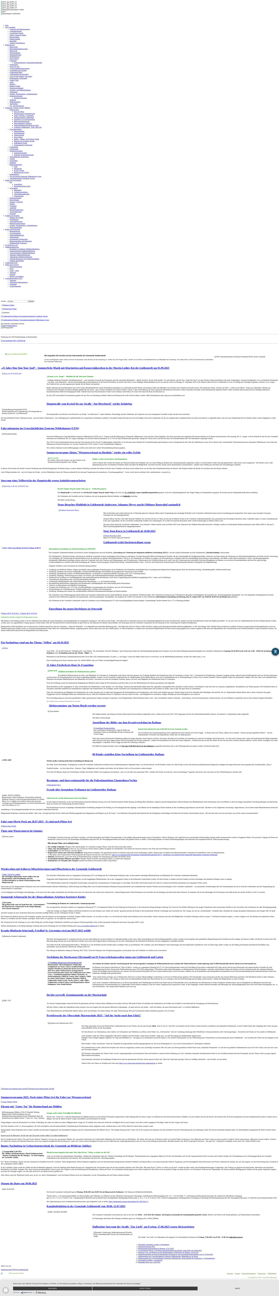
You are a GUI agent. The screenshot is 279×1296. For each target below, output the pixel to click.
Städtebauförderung (12, 247)
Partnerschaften (15, 39)
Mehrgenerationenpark (22, 121)
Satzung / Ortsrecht (16, 202)
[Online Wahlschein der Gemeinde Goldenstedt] (9, 309)
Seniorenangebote (16, 227)
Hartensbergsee (19, 133)
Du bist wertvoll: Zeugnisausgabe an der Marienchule (77, 994)
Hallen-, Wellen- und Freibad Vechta (26, 139)
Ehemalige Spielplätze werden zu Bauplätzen (153, 1245)
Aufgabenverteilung (21, 192)
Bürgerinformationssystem (19, 49)
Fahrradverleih (19, 135)
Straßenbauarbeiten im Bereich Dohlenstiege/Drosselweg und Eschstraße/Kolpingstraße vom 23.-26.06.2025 (175, 1254)
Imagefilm (13, 41)
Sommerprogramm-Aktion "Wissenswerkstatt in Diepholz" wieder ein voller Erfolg (93, 452)
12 (19, 1270)
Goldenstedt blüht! (16, 72)
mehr (237, 1288)
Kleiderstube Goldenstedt (18, 78)
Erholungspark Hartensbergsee (24, 114)
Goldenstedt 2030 (11, 263)
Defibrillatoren (15, 57)
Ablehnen (52, 1288)
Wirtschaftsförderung (17, 235)
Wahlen (12, 204)
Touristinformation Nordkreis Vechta (22, 178)
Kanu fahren (18, 137)
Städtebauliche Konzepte (18, 243)
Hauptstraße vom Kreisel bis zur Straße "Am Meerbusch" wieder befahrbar (89, 403)
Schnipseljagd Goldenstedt (23, 145)
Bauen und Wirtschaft (12, 229)
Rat (11, 182)
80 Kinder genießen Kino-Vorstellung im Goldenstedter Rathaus (128, 754)
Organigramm (19, 196)
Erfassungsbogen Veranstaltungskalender (28, 63)
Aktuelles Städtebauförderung (20, 255)
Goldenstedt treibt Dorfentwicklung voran (127, 542)
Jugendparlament (15, 198)
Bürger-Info (14, 47)
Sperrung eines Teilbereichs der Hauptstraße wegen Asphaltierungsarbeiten (43, 480)
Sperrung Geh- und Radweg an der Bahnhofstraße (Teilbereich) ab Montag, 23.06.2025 (168, 1252)
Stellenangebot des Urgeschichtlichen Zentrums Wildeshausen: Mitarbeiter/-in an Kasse (168, 1256)
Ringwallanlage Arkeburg (23, 123)
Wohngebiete (14, 237)
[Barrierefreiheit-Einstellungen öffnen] (275, 651)
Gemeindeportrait (16, 31)
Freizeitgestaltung (16, 129)
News (12, 269)
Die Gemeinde (10, 27)
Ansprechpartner (15, 286)
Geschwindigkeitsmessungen (20, 68)
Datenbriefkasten (15, 55)
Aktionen (13, 272)
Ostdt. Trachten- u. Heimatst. (24, 116)
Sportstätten (14, 161)
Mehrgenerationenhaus (17, 223)
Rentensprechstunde (16, 88)
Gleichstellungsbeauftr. (22, 194)
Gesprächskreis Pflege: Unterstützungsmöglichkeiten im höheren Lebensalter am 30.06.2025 (170, 1250)
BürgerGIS (13, 51)
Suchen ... (4, 301)
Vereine (12, 159)
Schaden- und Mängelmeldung (20, 90)
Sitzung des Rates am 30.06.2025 (19, 1183)
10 (16, 1270)
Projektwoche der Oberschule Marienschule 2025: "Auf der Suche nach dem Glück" (94, 1015)
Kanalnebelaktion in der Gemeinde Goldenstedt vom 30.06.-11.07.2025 (86, 1206)
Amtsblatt (13, 208)
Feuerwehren (14, 59)
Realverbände (14, 200)
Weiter (22, 1270)
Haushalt (13, 214)
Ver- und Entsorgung (17, 106)
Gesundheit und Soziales (18, 70)
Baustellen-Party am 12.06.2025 (149, 1262)
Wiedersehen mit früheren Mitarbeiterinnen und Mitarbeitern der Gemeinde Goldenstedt (51, 869)
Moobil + (13, 84)
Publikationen (14, 174)
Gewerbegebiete (15, 233)
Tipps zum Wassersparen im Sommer (22, 830)
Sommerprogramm (16, 96)
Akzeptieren (145, 1288)
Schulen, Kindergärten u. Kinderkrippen (23, 94)
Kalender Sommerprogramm (24, 155)
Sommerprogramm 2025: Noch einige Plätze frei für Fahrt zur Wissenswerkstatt (46, 1097)
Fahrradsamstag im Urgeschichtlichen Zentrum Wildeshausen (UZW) (40, 428)
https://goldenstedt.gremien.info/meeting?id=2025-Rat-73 (128, 1201)
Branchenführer (15, 53)
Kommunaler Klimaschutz (19, 239)
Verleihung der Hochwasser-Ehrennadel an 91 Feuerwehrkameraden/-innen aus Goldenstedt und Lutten (105, 957)
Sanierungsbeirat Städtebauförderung (22, 251)
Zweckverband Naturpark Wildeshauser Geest (25, 176)
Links (12, 82)
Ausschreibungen (16, 212)
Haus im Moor (19, 112)
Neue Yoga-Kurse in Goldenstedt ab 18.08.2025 (129, 531)
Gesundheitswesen (16, 221)
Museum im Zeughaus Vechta (24, 141)
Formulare (13, 61)
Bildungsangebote (16, 165)
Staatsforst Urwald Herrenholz (24, 119)
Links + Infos (14, 271)
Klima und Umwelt (12, 265)
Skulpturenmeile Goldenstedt (24, 117)
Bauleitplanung (15, 231)
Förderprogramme (16, 267)
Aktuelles (13, 280)
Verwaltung (14, 188)
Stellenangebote (15, 102)
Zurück (6, 1270)
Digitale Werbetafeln (17, 261)
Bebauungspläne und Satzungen (21, 241)
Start (6, 25)
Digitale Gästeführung (17, 43)
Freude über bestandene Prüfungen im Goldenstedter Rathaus (81, 789)
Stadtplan (13, 100)
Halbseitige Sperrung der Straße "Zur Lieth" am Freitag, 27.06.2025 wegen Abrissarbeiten (143, 1226)
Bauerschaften (14, 37)
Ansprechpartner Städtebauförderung (22, 253)
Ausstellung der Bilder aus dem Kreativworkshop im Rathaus (126, 722)
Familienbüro (14, 220)
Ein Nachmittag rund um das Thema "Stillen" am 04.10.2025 (35, 642)
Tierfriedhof (14, 104)
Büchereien (18, 168)
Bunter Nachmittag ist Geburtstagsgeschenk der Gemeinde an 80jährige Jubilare (46, 1145)
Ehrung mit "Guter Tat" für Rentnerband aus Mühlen (31, 1106)
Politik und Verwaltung (13, 180)
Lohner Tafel (14, 80)
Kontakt (12, 274)
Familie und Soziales (12, 216)
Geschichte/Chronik (16, 33)
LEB (15, 167)
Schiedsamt (13, 92)
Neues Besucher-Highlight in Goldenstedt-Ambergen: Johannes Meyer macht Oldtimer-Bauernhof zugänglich (119, 504)
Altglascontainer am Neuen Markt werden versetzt (77, 705)
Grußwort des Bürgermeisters (20, 29)
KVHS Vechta (19, 170)
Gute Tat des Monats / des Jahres (21, 76)
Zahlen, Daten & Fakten (18, 35)
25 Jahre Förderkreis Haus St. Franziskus (70, 665)
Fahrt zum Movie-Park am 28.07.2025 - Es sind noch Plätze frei (36, 821)
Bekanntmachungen (16, 210)
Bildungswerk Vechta (21, 172)
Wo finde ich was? (11, 245)
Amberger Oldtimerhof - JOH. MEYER (28, 127)
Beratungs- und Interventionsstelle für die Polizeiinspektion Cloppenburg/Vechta (92, 780)
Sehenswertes (14, 110)
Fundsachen (14, 65)
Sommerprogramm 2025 (146, 1246)
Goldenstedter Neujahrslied (19, 74)
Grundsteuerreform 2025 (13, 278)
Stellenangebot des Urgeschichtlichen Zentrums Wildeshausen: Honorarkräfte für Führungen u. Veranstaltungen (176, 1258)
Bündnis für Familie (16, 218)
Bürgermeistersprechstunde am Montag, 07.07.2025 (156, 1248)
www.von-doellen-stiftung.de (87, 926)
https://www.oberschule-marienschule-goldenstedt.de (137, 1063)
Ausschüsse (18, 184)
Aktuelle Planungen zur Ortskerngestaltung (24, 259)
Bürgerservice (10, 45)
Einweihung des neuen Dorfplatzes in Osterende (75, 608)
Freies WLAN (15, 66)
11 (17, 1270)
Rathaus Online (15, 86)
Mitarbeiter (17, 190)
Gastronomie (14, 149)
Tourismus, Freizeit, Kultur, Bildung (17, 108)
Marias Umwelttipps (17, 276)
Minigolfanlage (19, 131)
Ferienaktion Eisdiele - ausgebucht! (150, 1260)
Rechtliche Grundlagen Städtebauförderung (24, 249)
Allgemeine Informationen (19, 282)
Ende (26, 1270)
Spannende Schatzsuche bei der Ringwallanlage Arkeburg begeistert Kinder (43, 896)
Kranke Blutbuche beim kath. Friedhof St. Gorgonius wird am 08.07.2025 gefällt (46, 930)
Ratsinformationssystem (22, 186)
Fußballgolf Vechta (20, 143)
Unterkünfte (14, 147)
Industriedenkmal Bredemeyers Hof (26, 125)
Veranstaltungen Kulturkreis (19, 157)
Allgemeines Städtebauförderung (21, 257)
